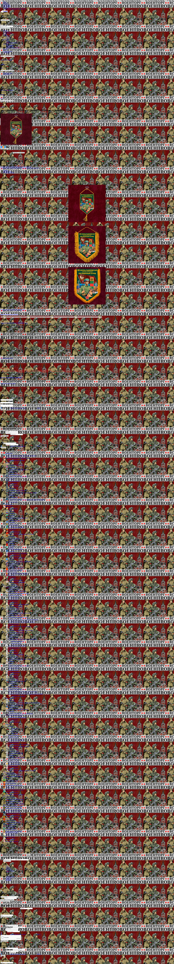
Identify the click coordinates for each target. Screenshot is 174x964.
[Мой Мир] (5, 147)
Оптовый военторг (10, 45)
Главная (5, 30)
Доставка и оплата (7, 33)
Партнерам (5, 44)
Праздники (8, 880)
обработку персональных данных (18, 408)
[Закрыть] (1, 423)
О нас (4, 1)
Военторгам (9, 869)
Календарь (5, 7)
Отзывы (5, 34)
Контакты (5, 48)
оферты (39, 408)
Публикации (6, 35)
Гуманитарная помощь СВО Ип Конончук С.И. (14, 8)
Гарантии (5, 2)
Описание (5, 170)
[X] (7, 147)
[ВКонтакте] (1, 147)
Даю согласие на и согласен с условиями (21, 408)
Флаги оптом (9, 46)
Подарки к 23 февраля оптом (12, 47)
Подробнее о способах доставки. (8, 383)
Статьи (7, 36)
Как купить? (6, 31)
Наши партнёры (7, 6)
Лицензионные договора (12, 42)
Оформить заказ (4, 20)
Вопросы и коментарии (8, 172)
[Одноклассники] (3, 147)
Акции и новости (10, 870)
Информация (6, 39)
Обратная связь (6, 5)
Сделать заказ (5, 933)
